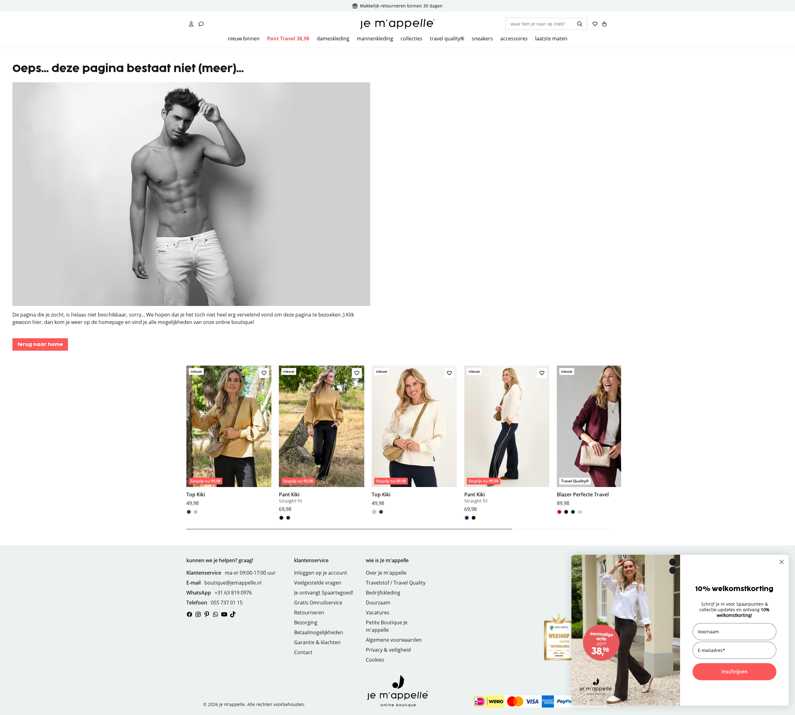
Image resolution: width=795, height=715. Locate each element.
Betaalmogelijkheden (318, 632)
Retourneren (309, 612)
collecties (411, 38)
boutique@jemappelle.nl (232, 582)
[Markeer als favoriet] (264, 373)
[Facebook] (189, 614)
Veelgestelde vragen (317, 582)
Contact (303, 652)
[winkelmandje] (604, 24)
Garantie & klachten (317, 642)
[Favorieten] (595, 23)
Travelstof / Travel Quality (395, 582)
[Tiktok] (233, 614)
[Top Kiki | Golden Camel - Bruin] (188, 511)
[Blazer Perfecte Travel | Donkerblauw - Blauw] (572, 511)
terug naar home (40, 344)
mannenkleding (375, 38)
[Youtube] (224, 614)
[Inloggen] (191, 24)
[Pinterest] (207, 614)
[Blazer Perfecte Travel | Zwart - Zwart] (566, 511)
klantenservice (311, 560)
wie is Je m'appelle (387, 560)
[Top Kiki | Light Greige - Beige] (195, 511)
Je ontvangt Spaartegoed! (323, 592)
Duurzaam (378, 602)
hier (37, 322)
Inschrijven (734, 671)
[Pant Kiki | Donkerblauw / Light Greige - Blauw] (288, 517)
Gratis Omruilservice (318, 602)
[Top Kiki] (228, 436)
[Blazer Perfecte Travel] (599, 436)
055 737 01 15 (227, 602)
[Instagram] (198, 614)
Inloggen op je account (320, 572)
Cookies (375, 659)
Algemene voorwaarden (394, 639)
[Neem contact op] (201, 24)
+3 (579, 512)
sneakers (482, 38)
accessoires (514, 38)
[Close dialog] (781, 562)
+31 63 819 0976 (233, 592)
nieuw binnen (244, 38)
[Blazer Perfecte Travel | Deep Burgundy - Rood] (559, 511)
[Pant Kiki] (321, 439)
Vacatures (377, 612)
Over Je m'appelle (386, 572)
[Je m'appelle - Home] (397, 24)
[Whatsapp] (215, 614)
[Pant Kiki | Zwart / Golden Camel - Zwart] (281, 517)
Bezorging (305, 622)
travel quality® (447, 38)
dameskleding (333, 38)
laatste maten (551, 38)
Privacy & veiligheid (388, 649)
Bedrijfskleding (383, 592)
